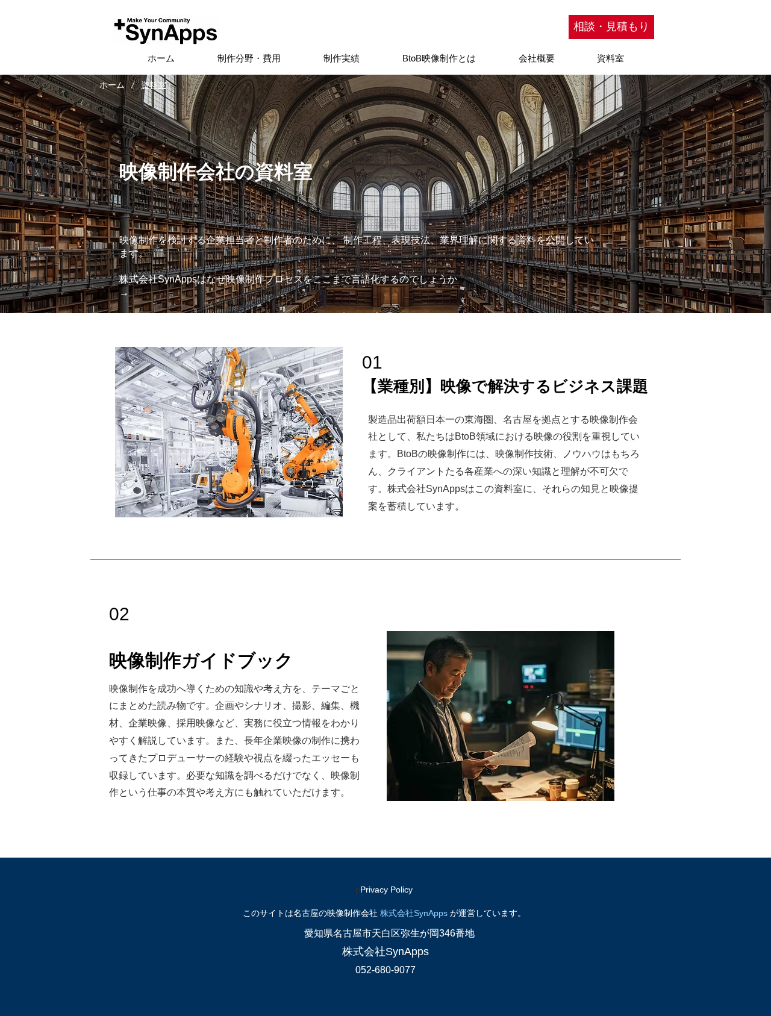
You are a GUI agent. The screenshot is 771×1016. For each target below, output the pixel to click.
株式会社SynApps (414, 913)
